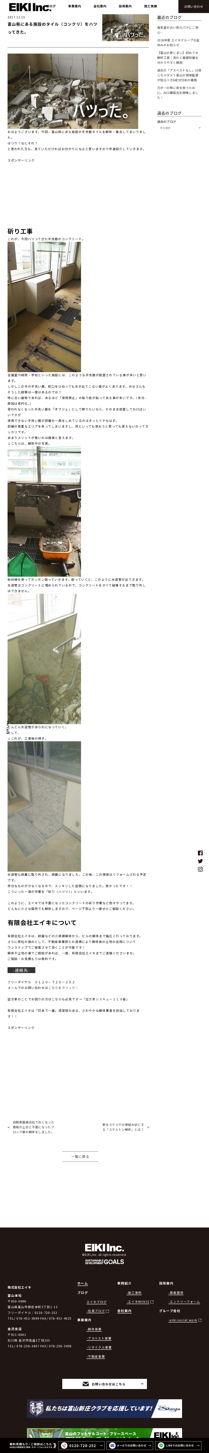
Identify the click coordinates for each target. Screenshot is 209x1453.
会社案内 (124, 1310)
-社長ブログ (96, 1311)
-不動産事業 (96, 1356)
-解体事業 (94, 1329)
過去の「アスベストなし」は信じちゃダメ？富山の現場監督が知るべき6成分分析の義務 (179, 75)
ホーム (82, 1283)
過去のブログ (166, 121)
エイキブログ (97, 1302)
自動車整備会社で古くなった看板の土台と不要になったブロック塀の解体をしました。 (33, 1127)
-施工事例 (134, 1292)
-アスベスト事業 (99, 1338)
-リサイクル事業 (99, 1347)
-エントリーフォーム (184, 1301)
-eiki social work (182, 1320)
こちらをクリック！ (63, 988)
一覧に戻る (80, 1156)
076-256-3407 (28, 1346)
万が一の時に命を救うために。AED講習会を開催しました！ (177, 93)
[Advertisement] (78, 191)
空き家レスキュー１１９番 (106, 999)
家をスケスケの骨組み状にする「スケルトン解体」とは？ (123, 1127)
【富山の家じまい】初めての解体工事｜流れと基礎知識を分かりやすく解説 (178, 58)
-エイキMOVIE (138, 1301)
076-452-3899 (28, 1318)
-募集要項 (175, 1292)
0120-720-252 (46, 1312)
